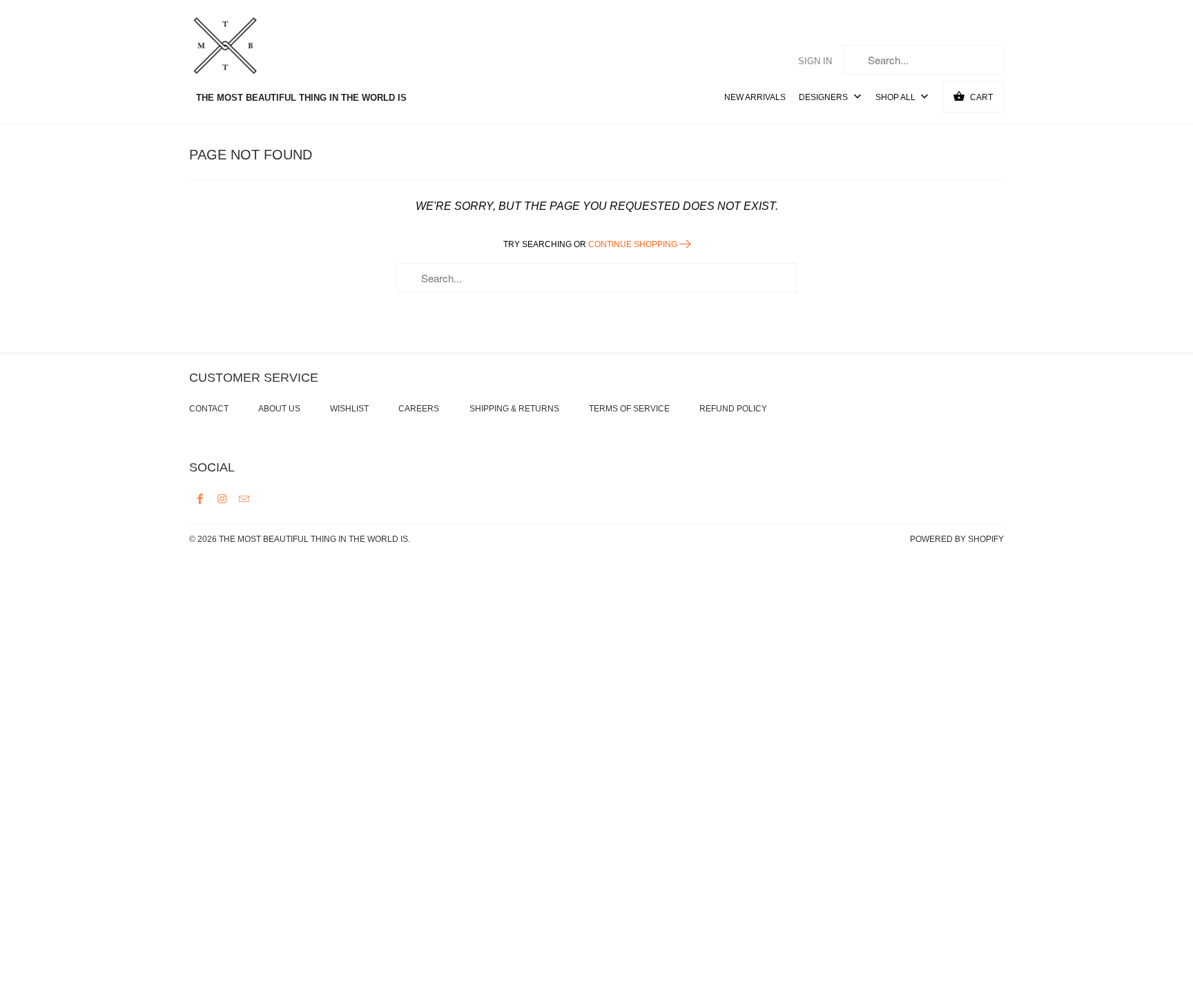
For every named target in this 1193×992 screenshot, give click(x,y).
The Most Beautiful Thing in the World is (313, 539)
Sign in (815, 61)
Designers (824, 97)
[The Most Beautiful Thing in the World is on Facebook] (200, 498)
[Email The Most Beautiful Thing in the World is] (244, 498)
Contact (209, 409)
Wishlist (349, 409)
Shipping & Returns (514, 409)
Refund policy (733, 409)
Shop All (896, 97)
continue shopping (633, 244)
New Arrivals (755, 97)
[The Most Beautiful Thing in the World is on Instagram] (222, 498)
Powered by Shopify (957, 539)
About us (279, 409)
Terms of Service (629, 409)
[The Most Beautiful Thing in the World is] (251, 47)
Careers (418, 409)
